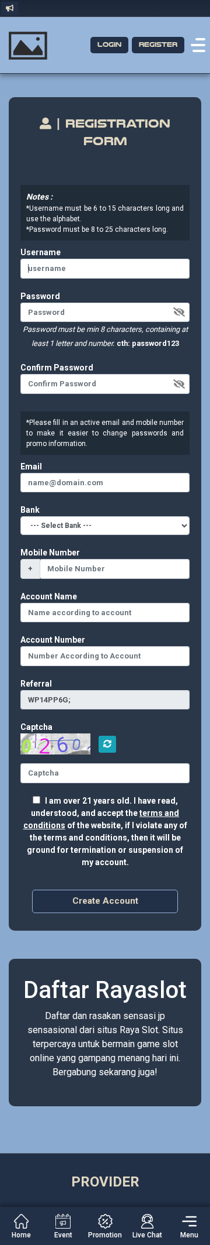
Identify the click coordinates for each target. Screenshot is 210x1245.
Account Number (52, 639)
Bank (30, 510)
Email (31, 466)
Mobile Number (50, 552)
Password (40, 296)
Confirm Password (56, 367)
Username (40, 252)
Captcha (36, 727)
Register (158, 45)
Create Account (105, 901)
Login (109, 45)
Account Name (48, 596)
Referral (36, 683)
